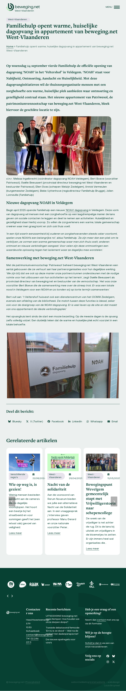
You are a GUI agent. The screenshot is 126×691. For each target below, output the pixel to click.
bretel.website (97, 682)
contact (101, 620)
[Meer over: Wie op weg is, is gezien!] (24, 462)
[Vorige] (12, 501)
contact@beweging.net (39, 635)
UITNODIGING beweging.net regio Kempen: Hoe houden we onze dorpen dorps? (62, 619)
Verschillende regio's (17, 476)
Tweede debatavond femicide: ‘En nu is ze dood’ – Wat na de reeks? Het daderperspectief (63, 631)
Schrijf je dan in (93, 643)
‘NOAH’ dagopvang (76, 210)
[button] (113, 7)
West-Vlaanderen (17, 20)
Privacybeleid (32, 682)
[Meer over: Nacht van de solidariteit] (63, 462)
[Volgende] (114, 501)
